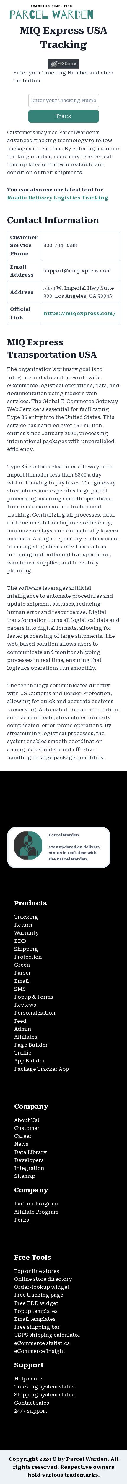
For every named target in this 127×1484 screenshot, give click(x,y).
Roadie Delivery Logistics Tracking (57, 198)
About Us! (26, 1120)
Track (63, 116)
